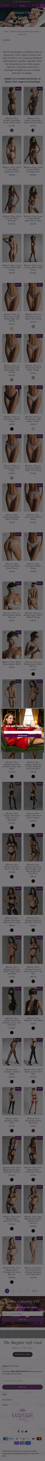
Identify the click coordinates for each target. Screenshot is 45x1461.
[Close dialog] (42, 710)
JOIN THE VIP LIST (22, 735)
